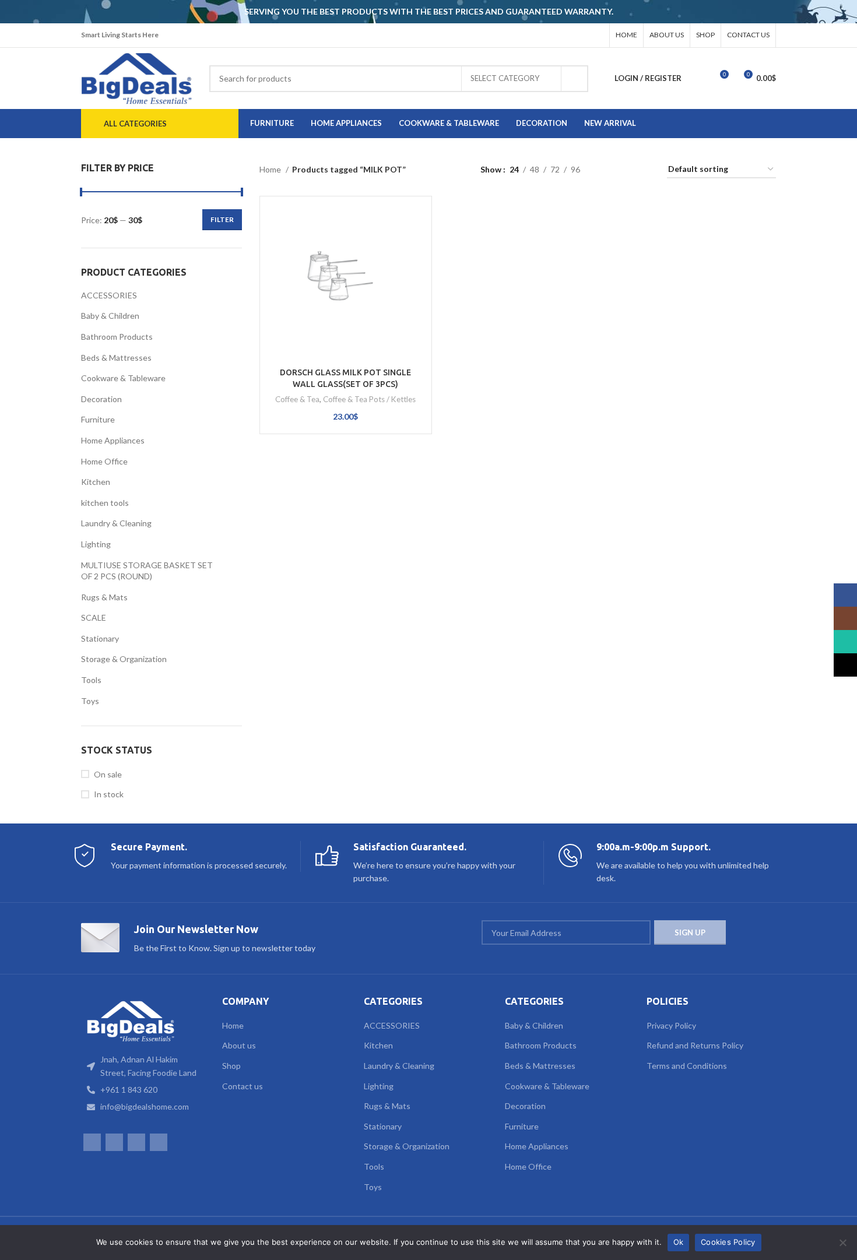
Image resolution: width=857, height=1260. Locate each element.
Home (271, 169)
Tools (91, 680)
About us (239, 1045)
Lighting (96, 544)
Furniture (98, 419)
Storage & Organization (124, 659)
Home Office (104, 461)
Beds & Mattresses (116, 357)
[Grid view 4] (643, 170)
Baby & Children (110, 316)
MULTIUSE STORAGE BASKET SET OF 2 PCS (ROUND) (147, 571)
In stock (109, 794)
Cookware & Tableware (123, 378)
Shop (231, 1066)
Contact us (242, 1086)
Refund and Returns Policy (695, 1045)
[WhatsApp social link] (580, 35)
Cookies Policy (728, 1242)
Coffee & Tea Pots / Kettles (369, 399)
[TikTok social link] (595, 35)
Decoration (101, 399)
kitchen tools (105, 503)
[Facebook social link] (550, 35)
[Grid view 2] (607, 170)
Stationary (100, 638)
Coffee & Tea (297, 399)
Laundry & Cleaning (116, 523)
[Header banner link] (411, 11)
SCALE (93, 617)
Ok (678, 1242)
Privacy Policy (671, 1025)
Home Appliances (113, 440)
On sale (108, 774)
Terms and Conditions (687, 1066)
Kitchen (95, 482)
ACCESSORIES (109, 295)
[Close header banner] (842, 11)
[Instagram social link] (565, 35)
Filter (222, 219)
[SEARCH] (574, 78)
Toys (90, 701)
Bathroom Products (117, 337)
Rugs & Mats (104, 597)
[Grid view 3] (625, 170)
